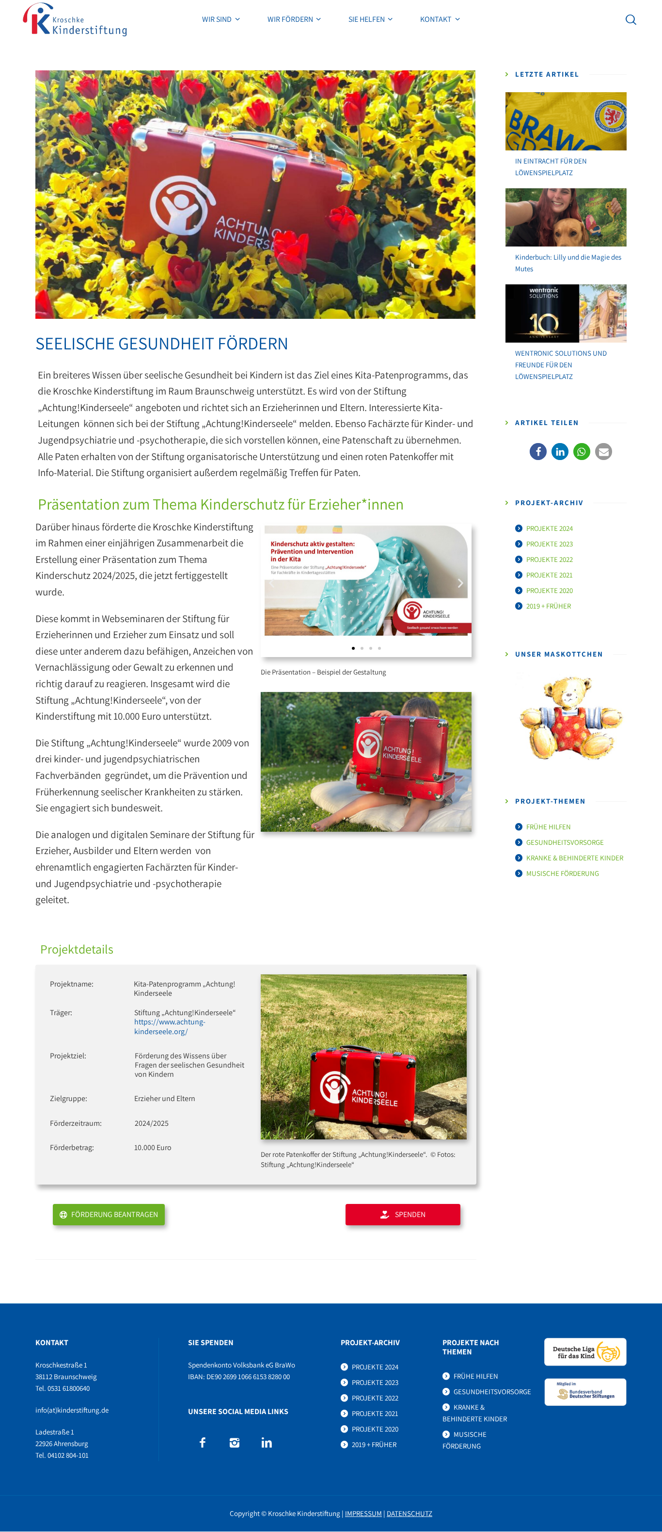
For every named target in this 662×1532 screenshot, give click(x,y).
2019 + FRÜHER (548, 605)
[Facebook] (202, 1442)
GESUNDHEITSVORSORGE (565, 842)
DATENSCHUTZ (409, 1513)
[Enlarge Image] (255, 194)
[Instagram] (234, 1442)
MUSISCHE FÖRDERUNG (562, 873)
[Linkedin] (266, 1442)
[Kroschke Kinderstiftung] (74, 19)
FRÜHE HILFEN (548, 826)
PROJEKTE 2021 (549, 574)
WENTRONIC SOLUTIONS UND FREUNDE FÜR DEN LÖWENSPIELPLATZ (561, 364)
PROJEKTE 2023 (549, 543)
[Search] (631, 19)
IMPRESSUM (363, 1513)
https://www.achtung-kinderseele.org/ (169, 1026)
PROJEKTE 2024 (549, 528)
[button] (272, 583)
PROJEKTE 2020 (549, 590)
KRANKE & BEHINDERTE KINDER (574, 857)
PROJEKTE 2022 (549, 559)
